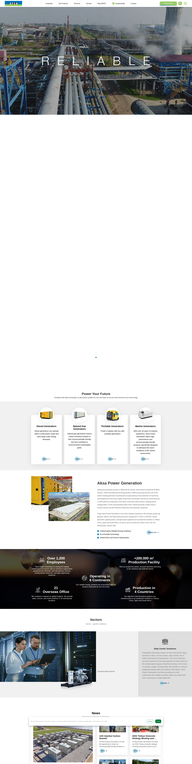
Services (77, 3)
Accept (158, 721)
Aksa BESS (102, 3)
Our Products (63, 3)
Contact (133, 3)
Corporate (49, 3)
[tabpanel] (96, 61)
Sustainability (120, 3)
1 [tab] (96, 357)
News (96, 713)
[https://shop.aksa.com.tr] (168, 3)
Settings (150, 721)
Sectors (89, 3)
